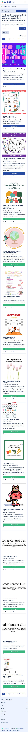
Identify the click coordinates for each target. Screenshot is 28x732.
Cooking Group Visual (8, 116)
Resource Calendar (16, 23)
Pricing (18, 730)
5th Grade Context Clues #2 (10, 556)
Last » (23, 39)
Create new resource (21, 11)
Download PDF (14, 83)
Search (23, 28)
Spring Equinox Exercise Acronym (11, 296)
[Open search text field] (13, 2)
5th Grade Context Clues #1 (10, 599)
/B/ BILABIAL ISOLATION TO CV (11, 419)
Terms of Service (12, 730)
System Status (20, 728)
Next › (19, 39)
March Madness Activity (9, 337)
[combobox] (10, 28)
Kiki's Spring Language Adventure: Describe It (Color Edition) (12, 251)
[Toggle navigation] (25, 2)
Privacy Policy (5, 730)
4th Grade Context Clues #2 (10, 641)
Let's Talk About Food (8, 463)
